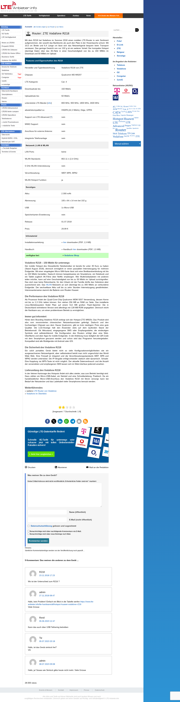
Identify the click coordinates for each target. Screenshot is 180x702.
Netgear (120, 52)
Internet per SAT (8, 142)
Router (4, 98)
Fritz (138, 111)
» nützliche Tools (8, 126)
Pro (114, 128)
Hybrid (136, 117)
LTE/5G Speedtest (9, 115)
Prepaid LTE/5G (8, 46)
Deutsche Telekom (9, 67)
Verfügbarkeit (44, 16)
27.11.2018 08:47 (47, 595)
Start (5, 16)
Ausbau (76, 16)
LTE (115, 122)
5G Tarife (5, 34)
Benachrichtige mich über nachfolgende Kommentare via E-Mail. (55, 531)
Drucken (31, 467)
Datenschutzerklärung (41, 526)
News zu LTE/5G (8, 43)
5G (121, 106)
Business (120, 108)
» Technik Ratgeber (9, 148)
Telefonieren (7, 119)
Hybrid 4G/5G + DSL (10, 138)
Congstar (5, 77)
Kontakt (61, 690)
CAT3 (139, 108)
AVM (115, 109)
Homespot (129, 115)
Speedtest (61, 16)
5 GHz (118, 106)
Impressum (74, 690)
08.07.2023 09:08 (47, 664)
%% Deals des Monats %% (108, 16)
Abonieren (62, 467)
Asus (134, 106)
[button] (47, 421)
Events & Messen (45, 690)
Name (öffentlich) (77, 512)
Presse (86, 690)
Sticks (4, 102)
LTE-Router (122, 121)
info (49, 103)
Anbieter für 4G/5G (9, 60)
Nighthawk (134, 125)
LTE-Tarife (27, 16)
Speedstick (136, 128)
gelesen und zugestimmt (53, 526)
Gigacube (123, 115)
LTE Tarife (6, 30)
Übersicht (6, 135)
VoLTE (126, 136)
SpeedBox (129, 128)
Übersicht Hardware (10, 91)
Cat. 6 (125, 109)
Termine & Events (9, 152)
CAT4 (117, 112)
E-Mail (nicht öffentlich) (80, 520)
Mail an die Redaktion (99, 467)
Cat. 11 (131, 108)
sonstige (6, 84)
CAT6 (129, 112)
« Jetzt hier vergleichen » (41, 454)
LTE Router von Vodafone (45, 391)
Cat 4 (123, 112)
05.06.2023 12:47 (47, 621)
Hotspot (118, 119)
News (88, 16)
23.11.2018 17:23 (47, 575)
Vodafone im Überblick (37, 393)
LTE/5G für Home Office (11, 53)
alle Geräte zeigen (39, 27)
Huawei (129, 119)
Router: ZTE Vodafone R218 (50, 33)
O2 (118, 72)
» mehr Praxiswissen (10, 122)
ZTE (119, 48)
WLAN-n (132, 136)
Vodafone (5, 70)
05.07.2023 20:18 (47, 641)
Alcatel (126, 106)
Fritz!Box (116, 115)
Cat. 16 (135, 108)
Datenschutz (99, 690)
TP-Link (131, 133)
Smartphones (7, 94)
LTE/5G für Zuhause (9, 50)
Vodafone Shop (71, 255)
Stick (115, 133)
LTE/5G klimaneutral (10, 108)
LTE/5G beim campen (10, 112)
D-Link (120, 45)
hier (65, 242)
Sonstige (121, 56)
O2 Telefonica (7, 74)
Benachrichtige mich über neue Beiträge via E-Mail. (50, 534)
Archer (131, 106)
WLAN (49, 285)
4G (114, 106)
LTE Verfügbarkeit (9, 37)
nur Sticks (60, 27)
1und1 (4, 81)
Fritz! (119, 41)
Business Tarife (8, 57)
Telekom (121, 65)
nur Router (51, 27)
